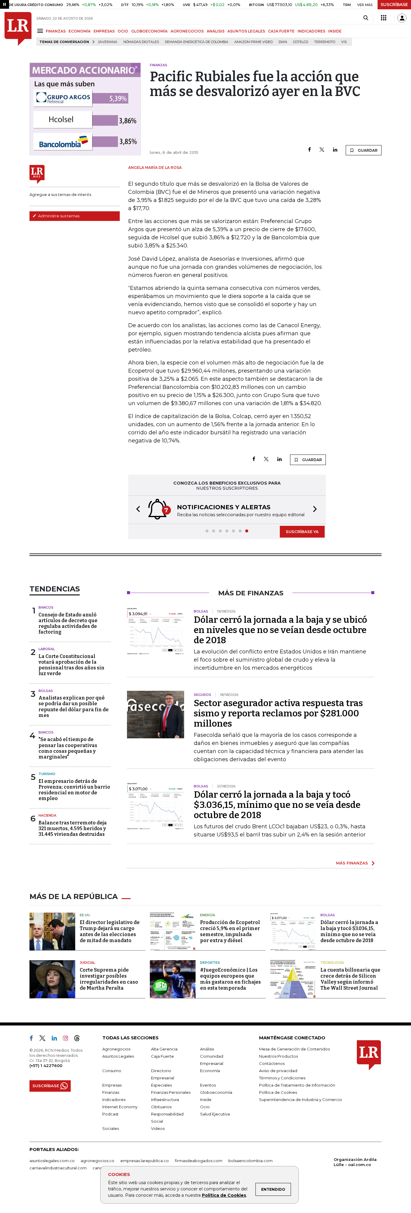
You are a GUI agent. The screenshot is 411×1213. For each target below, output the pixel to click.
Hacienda (47, 815)
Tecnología (332, 962)
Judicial (87, 962)
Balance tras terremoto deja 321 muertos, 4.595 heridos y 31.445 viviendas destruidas (73, 828)
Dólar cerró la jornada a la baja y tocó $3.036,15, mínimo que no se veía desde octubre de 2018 (277, 805)
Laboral (47, 649)
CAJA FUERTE (281, 31)
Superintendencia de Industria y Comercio (300, 1099)
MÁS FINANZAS (352, 863)
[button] (136, 510)
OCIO (123, 31)
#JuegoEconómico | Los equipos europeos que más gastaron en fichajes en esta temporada (230, 979)
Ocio (205, 1106)
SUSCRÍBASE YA (302, 531)
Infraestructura (165, 1099)
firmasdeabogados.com (198, 1160)
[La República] (18, 29)
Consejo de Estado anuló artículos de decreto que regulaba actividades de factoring (68, 623)
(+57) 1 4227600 (45, 1065)
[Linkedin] (335, 150)
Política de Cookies (224, 1195)
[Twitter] (322, 150)
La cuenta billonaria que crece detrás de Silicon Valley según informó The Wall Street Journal (350, 979)
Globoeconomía (216, 1092)
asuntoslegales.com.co (52, 1160)
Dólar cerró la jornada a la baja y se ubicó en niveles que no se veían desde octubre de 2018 (280, 630)
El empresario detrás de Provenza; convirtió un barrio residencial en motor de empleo (74, 790)
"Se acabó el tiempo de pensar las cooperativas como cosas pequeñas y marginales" (68, 748)
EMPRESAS (104, 31)
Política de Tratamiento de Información (297, 1085)
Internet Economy (120, 1106)
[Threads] (79, 1039)
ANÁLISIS (215, 31)
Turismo (47, 774)
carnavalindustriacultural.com (58, 1167)
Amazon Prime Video (253, 42)
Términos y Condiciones (282, 1077)
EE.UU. (85, 915)
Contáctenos (272, 1063)
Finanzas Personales (170, 1092)
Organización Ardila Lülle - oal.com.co (355, 1162)
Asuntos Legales (118, 1056)
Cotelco (300, 42)
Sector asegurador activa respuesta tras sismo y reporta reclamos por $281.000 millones (278, 713)
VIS (344, 42)
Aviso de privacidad (278, 1070)
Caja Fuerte (162, 1056)
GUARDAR (367, 150)
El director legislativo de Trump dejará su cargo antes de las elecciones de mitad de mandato (110, 931)
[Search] (366, 18)
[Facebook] (309, 150)
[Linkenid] (57, 1039)
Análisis (207, 1049)
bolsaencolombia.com (250, 1160)
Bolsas (46, 691)
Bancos (46, 607)
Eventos (208, 1085)
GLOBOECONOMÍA (149, 31)
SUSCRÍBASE (394, 4)
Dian (283, 42)
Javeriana (107, 42)
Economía (210, 1070)
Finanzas (110, 1092)
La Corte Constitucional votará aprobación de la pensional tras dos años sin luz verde (71, 665)
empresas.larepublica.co (144, 1160)
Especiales (161, 1085)
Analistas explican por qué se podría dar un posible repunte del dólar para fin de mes (74, 706)
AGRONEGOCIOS (187, 31)
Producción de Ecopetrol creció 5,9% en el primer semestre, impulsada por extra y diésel (230, 931)
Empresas (112, 1085)
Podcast (110, 1114)
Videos (158, 1128)
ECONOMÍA (80, 31)
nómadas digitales (141, 42)
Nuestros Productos (278, 1056)
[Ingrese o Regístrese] (401, 18)
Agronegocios (116, 1049)
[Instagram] (68, 1039)
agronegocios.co (97, 1160)
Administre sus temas (58, 215)
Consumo (111, 1070)
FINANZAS (56, 31)
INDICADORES (311, 31)
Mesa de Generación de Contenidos (294, 1049)
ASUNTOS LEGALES (246, 31)
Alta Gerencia (164, 1049)
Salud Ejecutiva (215, 1114)
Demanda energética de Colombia (196, 42)
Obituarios (161, 1106)
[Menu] (41, 31)
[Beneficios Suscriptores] (383, 18)
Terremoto (324, 42)
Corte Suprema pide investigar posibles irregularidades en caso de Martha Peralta (109, 979)
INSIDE (334, 31)
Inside (206, 1099)
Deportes (210, 962)
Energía (207, 915)
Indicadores (113, 1099)
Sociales (110, 1128)
